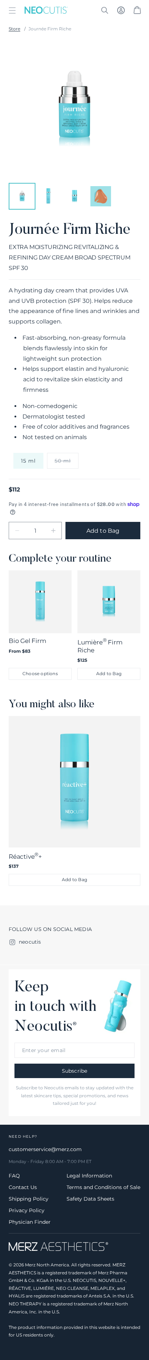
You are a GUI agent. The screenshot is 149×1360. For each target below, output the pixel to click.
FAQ (14, 1175)
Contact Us (23, 1187)
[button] (12, 10)
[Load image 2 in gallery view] (48, 196)
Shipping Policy (28, 1199)
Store (14, 28)
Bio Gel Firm (27, 640)
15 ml (28, 461)
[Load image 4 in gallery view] (101, 196)
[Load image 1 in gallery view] (22, 196)
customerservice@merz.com (45, 1149)
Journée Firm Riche (50, 28)
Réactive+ (25, 855)
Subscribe (75, 1071)
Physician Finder (30, 1222)
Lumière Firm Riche (99, 645)
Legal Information (89, 1175)
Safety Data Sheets (90, 1199)
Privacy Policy (26, 1210)
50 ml (66, 463)
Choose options (40, 673)
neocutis (30, 942)
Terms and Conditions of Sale (103, 1187)
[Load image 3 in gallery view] (74, 196)
